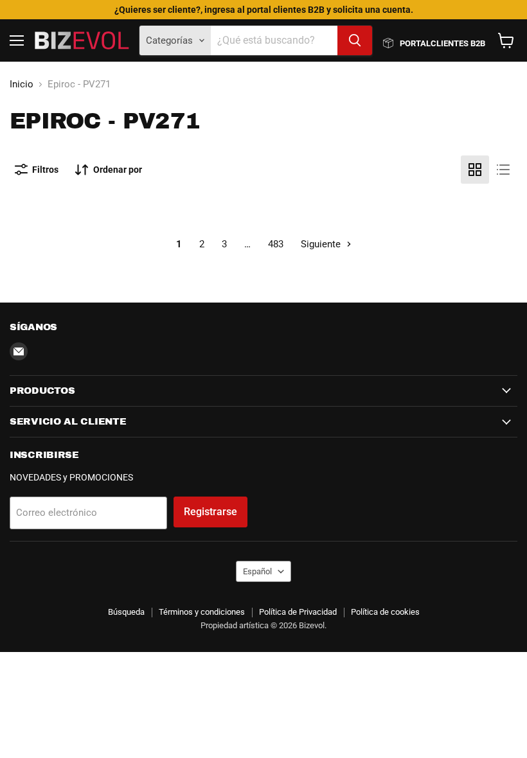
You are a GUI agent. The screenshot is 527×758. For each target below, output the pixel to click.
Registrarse (210, 512)
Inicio (21, 84)
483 (275, 244)
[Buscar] (354, 40)
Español (257, 571)
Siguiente (322, 244)
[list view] (503, 169)
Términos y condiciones (202, 612)
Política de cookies (385, 612)
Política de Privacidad (298, 612)
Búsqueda (126, 612)
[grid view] (475, 169)
